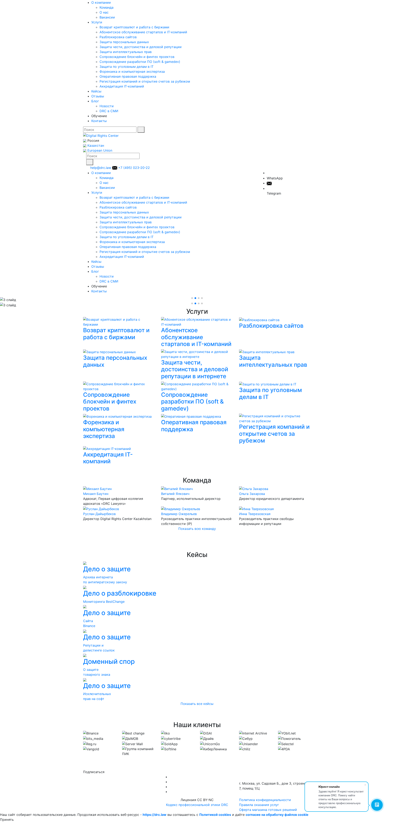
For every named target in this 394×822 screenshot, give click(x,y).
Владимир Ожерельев (179, 514)
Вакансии (107, 17)
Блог (95, 101)
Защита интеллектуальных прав (126, 52)
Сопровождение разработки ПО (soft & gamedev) (140, 62)
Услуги (96, 22)
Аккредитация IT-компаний (122, 86)
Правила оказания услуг (259, 805)
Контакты (99, 121)
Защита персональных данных (124, 42)
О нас (104, 12)
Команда (106, 7)
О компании (101, 2)
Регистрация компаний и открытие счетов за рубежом (145, 81)
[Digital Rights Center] (101, 135)
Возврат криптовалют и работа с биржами (134, 27)
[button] (192, 298)
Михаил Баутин (95, 494)
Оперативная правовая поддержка (128, 76)
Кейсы (96, 91)
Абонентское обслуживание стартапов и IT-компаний (143, 32)
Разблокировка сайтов (118, 37)
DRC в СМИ (109, 111)
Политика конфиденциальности (265, 800)
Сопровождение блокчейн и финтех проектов (137, 57)
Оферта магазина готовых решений (268, 810)
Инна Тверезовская (254, 514)
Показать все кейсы (197, 704)
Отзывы (97, 96)
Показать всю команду (197, 529)
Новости (107, 106)
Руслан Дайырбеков (99, 514)
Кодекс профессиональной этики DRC (197, 805)
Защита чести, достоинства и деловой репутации (141, 47)
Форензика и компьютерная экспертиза (132, 71)
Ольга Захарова (252, 494)
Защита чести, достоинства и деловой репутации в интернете (194, 369)
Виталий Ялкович (175, 494)
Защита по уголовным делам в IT (126, 67)
